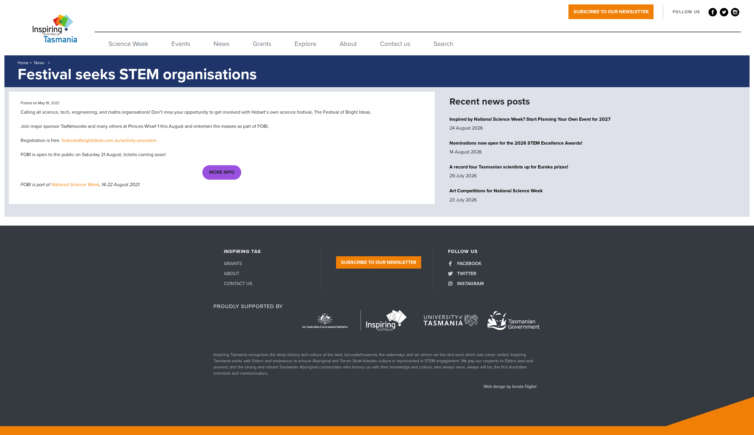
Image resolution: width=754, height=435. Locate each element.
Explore (305, 44)
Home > (25, 62)
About (348, 44)
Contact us (395, 44)
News (221, 44)
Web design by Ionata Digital (510, 386)
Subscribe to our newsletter (611, 12)
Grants (262, 44)
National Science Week (75, 185)
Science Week (128, 44)
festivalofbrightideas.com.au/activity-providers (109, 140)
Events (180, 44)
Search (443, 44)
